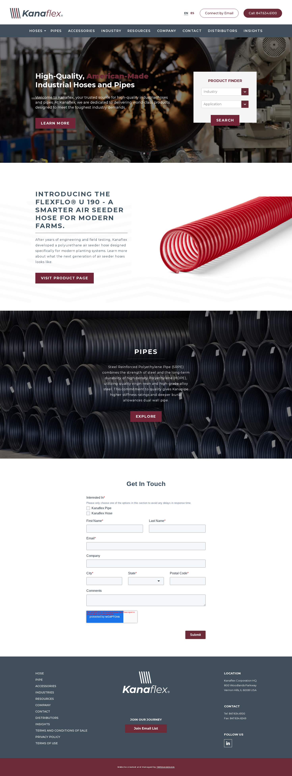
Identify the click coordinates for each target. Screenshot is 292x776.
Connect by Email (219, 13)
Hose (39, 673)
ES (192, 13)
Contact (192, 31)
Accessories (81, 31)
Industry (111, 31)
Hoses (36, 31)
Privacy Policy (47, 737)
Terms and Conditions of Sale (61, 730)
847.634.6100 (237, 713)
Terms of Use (46, 743)
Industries (44, 692)
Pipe (39, 680)
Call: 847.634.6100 (263, 13)
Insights (253, 31)
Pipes (56, 31)
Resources (139, 31)
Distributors (222, 31)
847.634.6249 (238, 718)
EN (186, 13)
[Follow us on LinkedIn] (228, 743)
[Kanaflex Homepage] (36, 13)
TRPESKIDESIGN (166, 767)
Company (166, 31)
